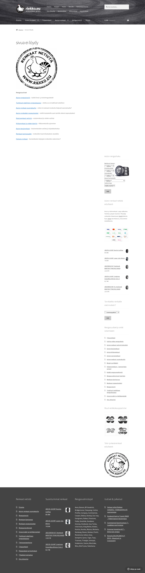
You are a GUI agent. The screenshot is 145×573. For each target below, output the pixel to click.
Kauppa (56, 7)
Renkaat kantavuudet (24, 134)
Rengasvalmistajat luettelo (116, 376)
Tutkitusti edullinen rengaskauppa (28, 103)
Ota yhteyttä (51, 11)
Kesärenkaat (84, 11)
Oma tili (71, 7)
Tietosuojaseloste (82, 7)
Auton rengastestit (23, 98)
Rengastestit (77, 20)
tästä (120, 216)
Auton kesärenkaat (23, 129)
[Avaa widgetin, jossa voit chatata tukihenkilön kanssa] (134, 569)
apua (109, 219)
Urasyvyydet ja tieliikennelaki (116, 396)
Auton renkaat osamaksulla (26, 108)
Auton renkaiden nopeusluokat (27, 113)
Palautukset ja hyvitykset (28, 551)
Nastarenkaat (62, 11)
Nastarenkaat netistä (24, 118)
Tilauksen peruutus (26, 555)
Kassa (64, 7)
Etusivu (49, 7)
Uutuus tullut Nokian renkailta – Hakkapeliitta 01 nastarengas (117, 509)
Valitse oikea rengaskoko (115, 341)
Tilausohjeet (46, 20)
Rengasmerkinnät (25, 528)
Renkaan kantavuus (113, 380)
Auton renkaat (60, 20)
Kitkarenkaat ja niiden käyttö (26, 123)
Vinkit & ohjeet (30, 20)
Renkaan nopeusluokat (114, 383)
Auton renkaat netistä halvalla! (117, 345)
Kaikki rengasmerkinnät (115, 372)
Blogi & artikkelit (112, 363)
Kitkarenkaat (73, 11)
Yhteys (88, 20)
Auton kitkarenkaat (113, 352)
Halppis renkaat (22, 139)
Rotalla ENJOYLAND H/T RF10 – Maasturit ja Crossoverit (116, 538)
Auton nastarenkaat (113, 356)
